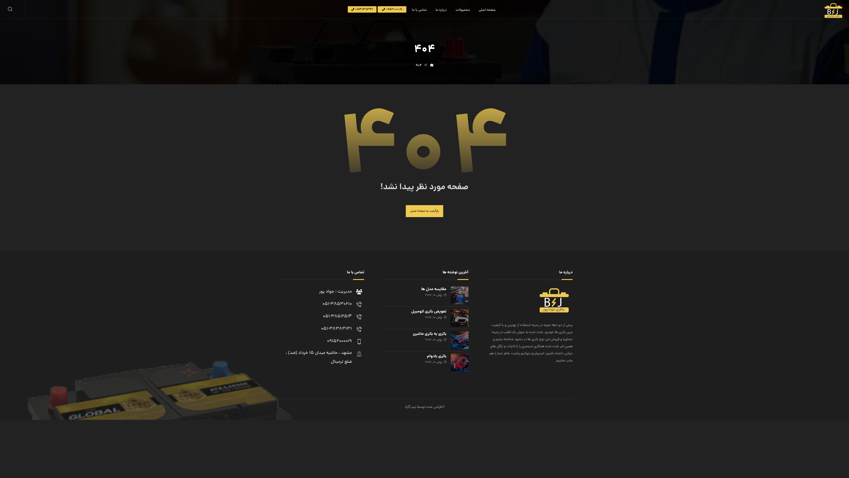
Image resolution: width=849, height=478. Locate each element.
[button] (10, 9)
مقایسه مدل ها (433, 289)
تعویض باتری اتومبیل (428, 311)
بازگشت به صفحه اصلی (424, 211)
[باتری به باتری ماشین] (459, 340)
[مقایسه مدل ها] (459, 295)
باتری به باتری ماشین (429, 334)
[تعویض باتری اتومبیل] (459, 318)
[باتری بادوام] (459, 362)
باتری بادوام (436, 356)
